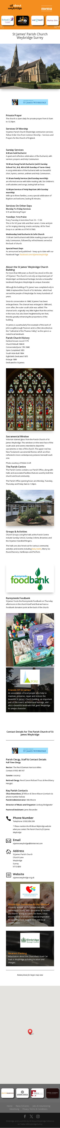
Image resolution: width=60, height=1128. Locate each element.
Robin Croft (26, 463)
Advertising (14, 1109)
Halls (8, 473)
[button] (31, 1032)
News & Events (22, 1106)
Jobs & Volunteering (41, 1106)
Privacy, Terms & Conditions (35, 1109)
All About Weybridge (37, 1121)
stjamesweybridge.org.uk (23, 877)
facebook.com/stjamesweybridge (34, 254)
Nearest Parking (17, 953)
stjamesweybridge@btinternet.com (28, 843)
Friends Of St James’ (19, 690)
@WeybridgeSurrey (34, 1124)
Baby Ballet (36, 549)
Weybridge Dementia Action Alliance (28, 904)
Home (9, 1106)
